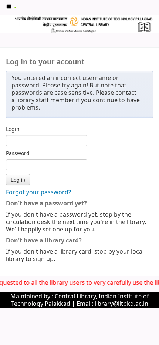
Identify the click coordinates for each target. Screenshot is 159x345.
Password (18, 153)
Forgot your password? (38, 192)
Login (13, 129)
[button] (11, 7)
